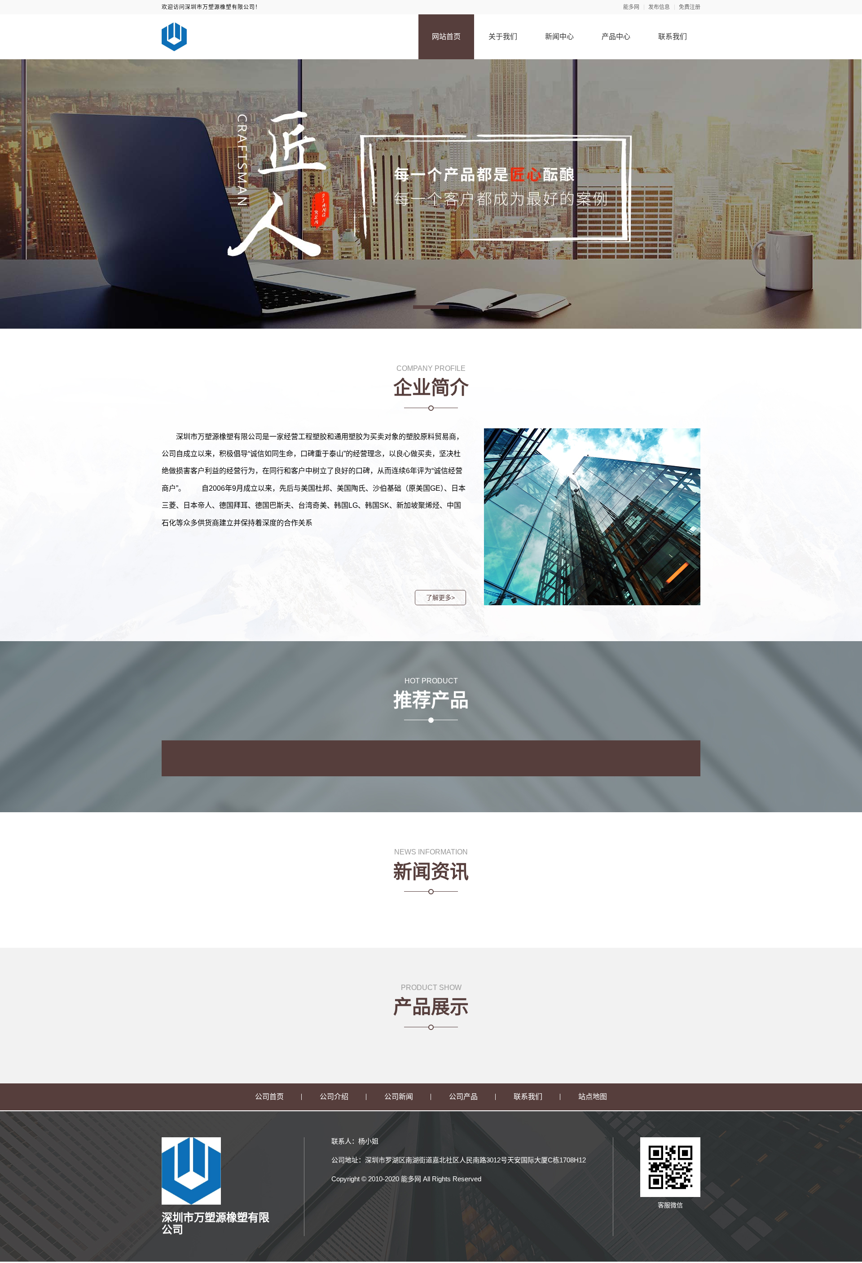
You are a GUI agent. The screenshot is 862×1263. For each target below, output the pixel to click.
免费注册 (689, 7)
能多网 (631, 7)
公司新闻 (398, 1096)
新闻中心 (559, 36)
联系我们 (672, 36)
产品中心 (616, 36)
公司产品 (463, 1096)
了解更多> (440, 597)
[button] (431, 307)
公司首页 (269, 1096)
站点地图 (592, 1096)
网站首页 (446, 36)
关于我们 (502, 36)
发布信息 (659, 7)
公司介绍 (334, 1096)
